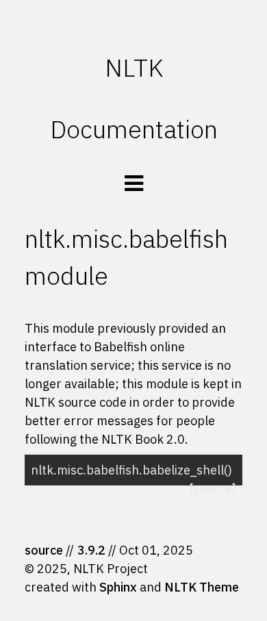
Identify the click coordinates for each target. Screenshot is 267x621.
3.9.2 (91, 550)
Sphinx (118, 587)
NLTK (134, 67)
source (44, 550)
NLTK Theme (201, 587)
